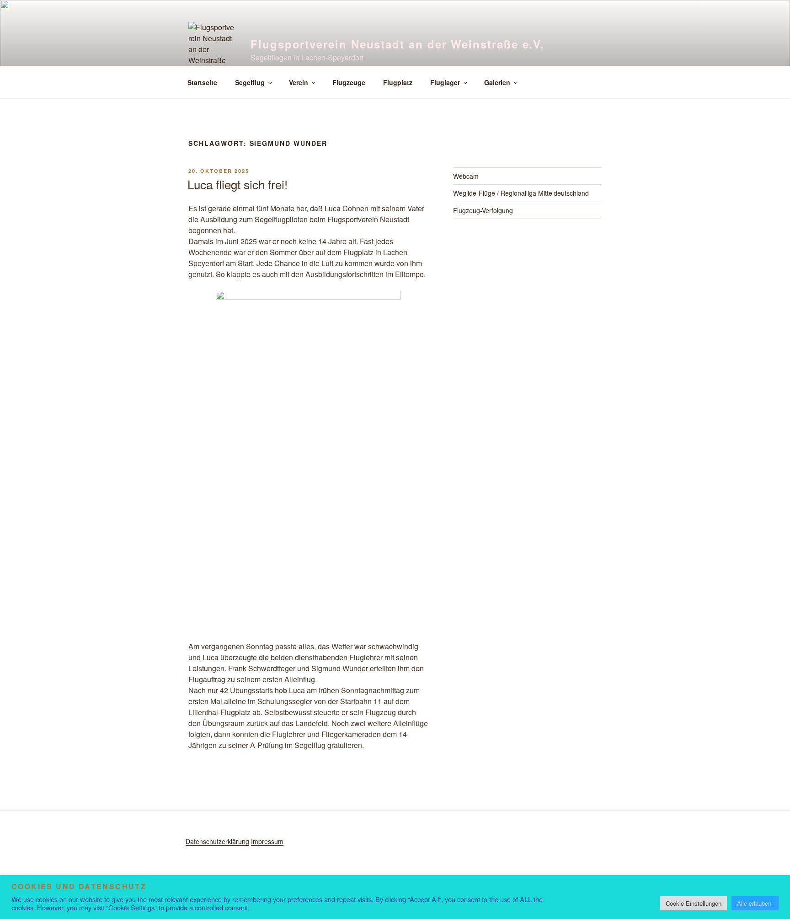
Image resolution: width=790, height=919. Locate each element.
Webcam (466, 176)
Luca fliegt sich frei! (237, 184)
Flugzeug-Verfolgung (483, 210)
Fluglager (445, 82)
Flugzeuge (348, 82)
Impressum (267, 841)
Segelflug (250, 82)
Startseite (202, 82)
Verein (298, 82)
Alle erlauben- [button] (755, 903)
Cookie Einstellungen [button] (693, 903)
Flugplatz (397, 82)
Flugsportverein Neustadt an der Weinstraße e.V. (397, 44)
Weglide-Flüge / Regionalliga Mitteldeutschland (521, 193)
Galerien (497, 82)
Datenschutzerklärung (217, 841)
